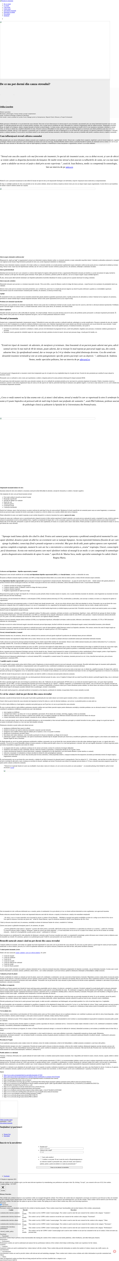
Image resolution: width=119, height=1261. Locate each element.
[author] (9, 1177)
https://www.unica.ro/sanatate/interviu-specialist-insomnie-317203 (23, 1075)
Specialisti (7, 1136)
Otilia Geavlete (6, 106)
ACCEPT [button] (13, 1184)
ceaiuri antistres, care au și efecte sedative (28, 952)
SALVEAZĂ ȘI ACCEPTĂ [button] (8, 1260)
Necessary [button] (3, 1203)
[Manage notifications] (114, 1251)
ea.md (12, 767)
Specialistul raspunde (6, 1123)
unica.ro (69, 167)
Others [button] (2, 1255)
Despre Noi (7, 1134)
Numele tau (44, 1146)
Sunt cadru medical (47, 1157)
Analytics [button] (3, 1244)
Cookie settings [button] (4, 1184)
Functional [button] (3, 1234)
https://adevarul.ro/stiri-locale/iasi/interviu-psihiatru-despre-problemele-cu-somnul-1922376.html (32, 1076)
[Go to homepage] (6, 1)
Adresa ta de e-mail (46, 1150)
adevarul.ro (85, 359)
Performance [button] (3, 1239)
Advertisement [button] (4, 1250)
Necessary (5, 1204)
